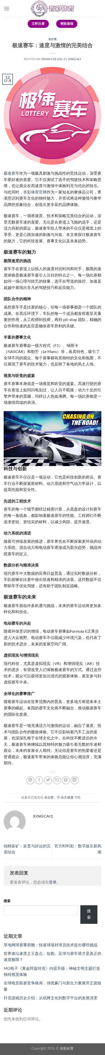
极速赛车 (11, 173)
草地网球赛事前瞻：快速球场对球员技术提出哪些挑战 (50, 945)
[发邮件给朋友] (57, 780)
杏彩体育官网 (35, 192)
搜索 (7, 901)
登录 (53, 882)
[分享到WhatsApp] (30, 780)
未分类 (52, 39)
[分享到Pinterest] (66, 780)
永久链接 (67, 797)
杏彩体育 (67, 1048)
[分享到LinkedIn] (75, 780)
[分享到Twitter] (48, 780)
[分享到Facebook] (39, 780)
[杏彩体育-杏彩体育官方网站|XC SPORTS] (52, 8)
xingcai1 (74, 59)
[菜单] (7, 8)
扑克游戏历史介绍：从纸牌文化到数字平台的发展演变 (50, 998)
